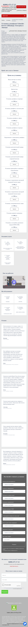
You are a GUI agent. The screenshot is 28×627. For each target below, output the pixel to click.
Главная (3, 20)
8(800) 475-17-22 (9, 5)
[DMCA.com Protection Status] (14, 607)
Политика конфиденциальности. (13, 623)
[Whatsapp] (6, 10)
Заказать (14, 85)
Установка (8, 20)
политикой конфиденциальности (17, 588)
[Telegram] (22, 10)
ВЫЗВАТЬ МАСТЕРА (21, 6)
